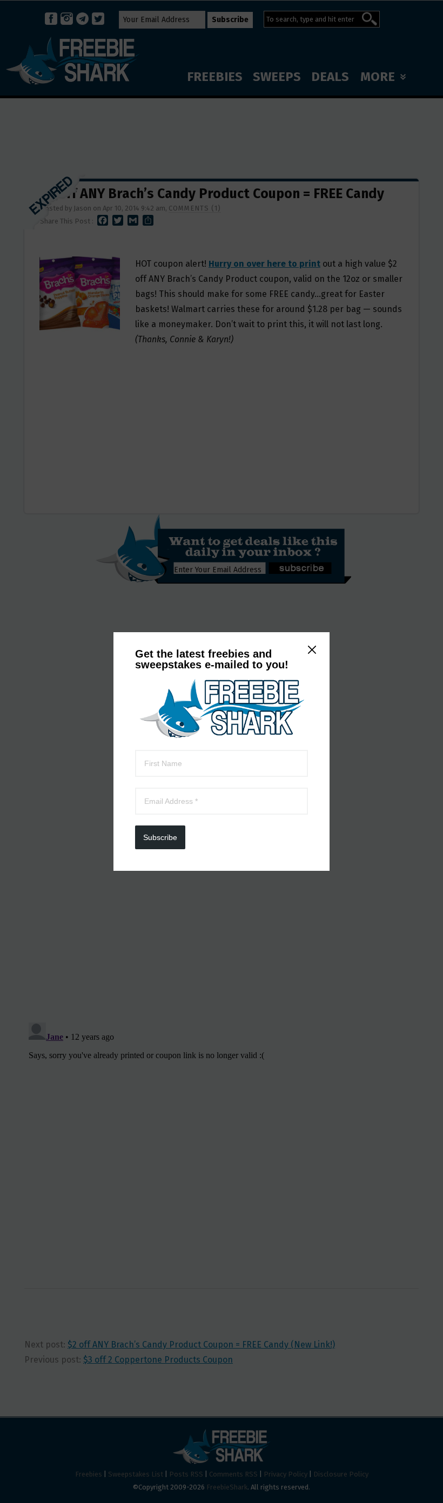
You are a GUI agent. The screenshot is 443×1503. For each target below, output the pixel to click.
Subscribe (160, 837)
